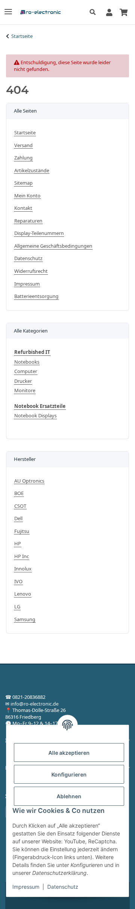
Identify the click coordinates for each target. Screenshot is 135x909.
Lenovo (22, 594)
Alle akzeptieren (69, 752)
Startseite (25, 132)
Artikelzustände (31, 170)
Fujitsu (21, 531)
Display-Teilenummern (39, 233)
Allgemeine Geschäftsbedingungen (53, 246)
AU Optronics (29, 481)
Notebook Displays (35, 415)
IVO (18, 581)
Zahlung (23, 158)
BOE (19, 493)
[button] (95, 12)
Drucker (23, 381)
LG (17, 606)
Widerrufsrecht (31, 271)
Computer (25, 371)
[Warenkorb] (123, 12)
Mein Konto (27, 196)
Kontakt (23, 208)
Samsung (24, 619)
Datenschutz (62, 886)
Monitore (24, 390)
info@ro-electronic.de (34, 703)
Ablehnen (69, 796)
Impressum (25, 886)
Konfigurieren (69, 774)
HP (17, 543)
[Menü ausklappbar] (8, 8)
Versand (23, 145)
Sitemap (23, 183)
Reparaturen (28, 221)
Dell (18, 518)
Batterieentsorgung (36, 296)
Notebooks (26, 362)
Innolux (23, 569)
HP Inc (21, 556)
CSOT (20, 506)
